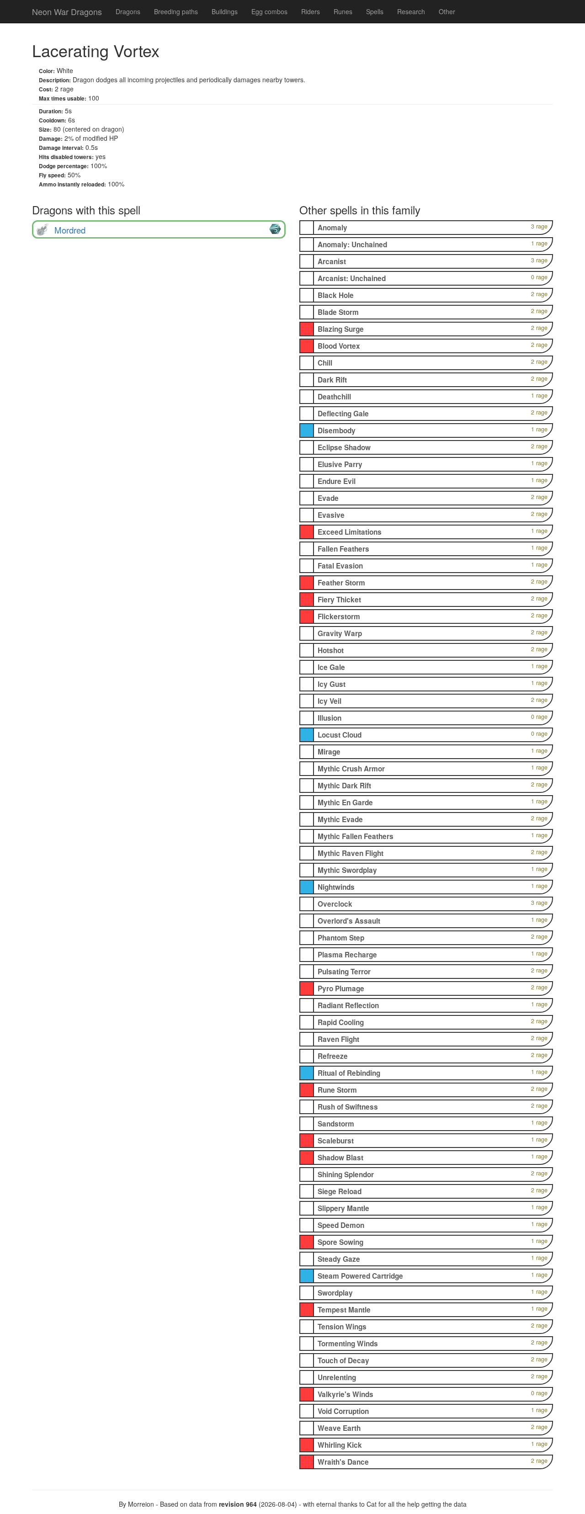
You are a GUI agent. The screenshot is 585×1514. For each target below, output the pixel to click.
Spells (374, 11)
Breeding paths (176, 11)
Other (447, 11)
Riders (310, 11)
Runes (343, 11)
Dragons (128, 11)
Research (411, 11)
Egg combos (269, 11)
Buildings (225, 11)
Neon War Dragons (67, 11)
